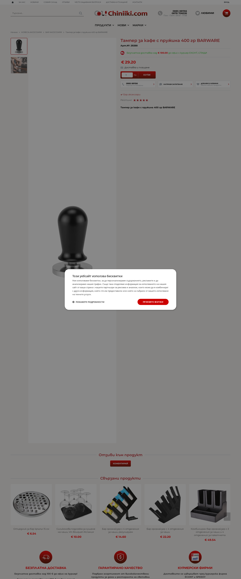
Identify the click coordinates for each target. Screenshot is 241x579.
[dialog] (120, 289)
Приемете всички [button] (153, 301)
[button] (88, 301)
